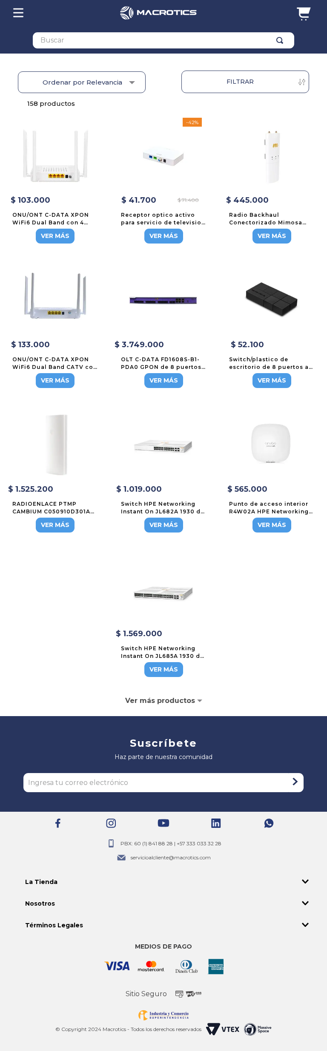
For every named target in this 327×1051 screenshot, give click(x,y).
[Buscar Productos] (281, 40)
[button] (163, 882)
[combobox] (163, 40)
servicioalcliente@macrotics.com (171, 857)
